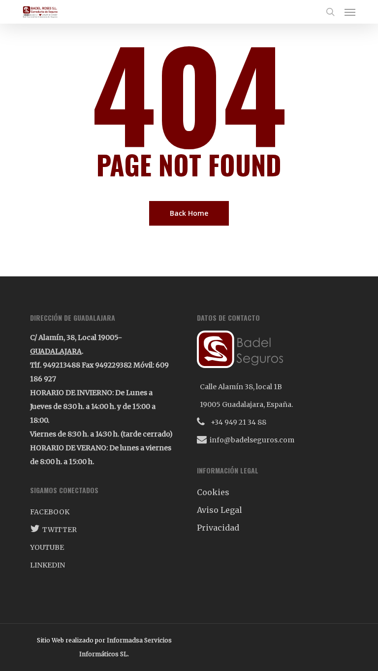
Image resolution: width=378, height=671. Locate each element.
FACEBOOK (49, 511)
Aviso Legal (219, 510)
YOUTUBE (47, 547)
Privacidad (218, 528)
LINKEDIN (47, 565)
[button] (350, 12)
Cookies (213, 492)
